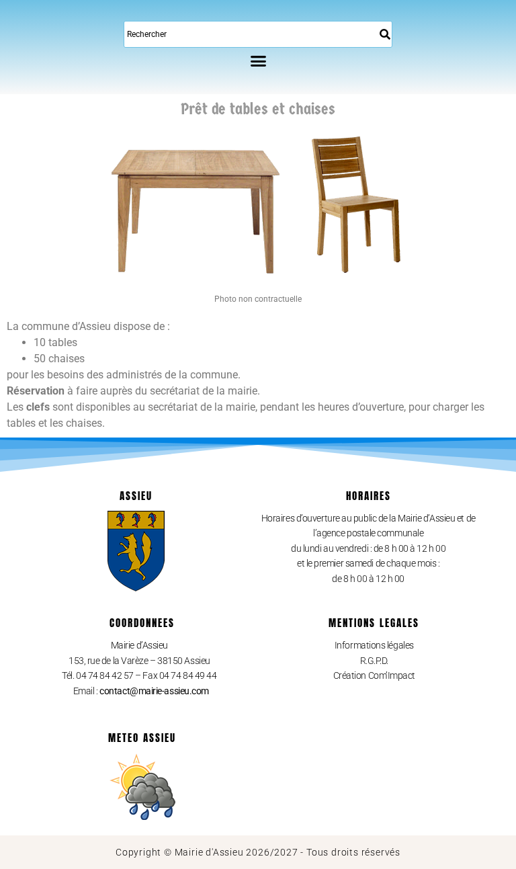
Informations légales (374, 645)
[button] (258, 60)
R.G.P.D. (374, 660)
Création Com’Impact (374, 675)
